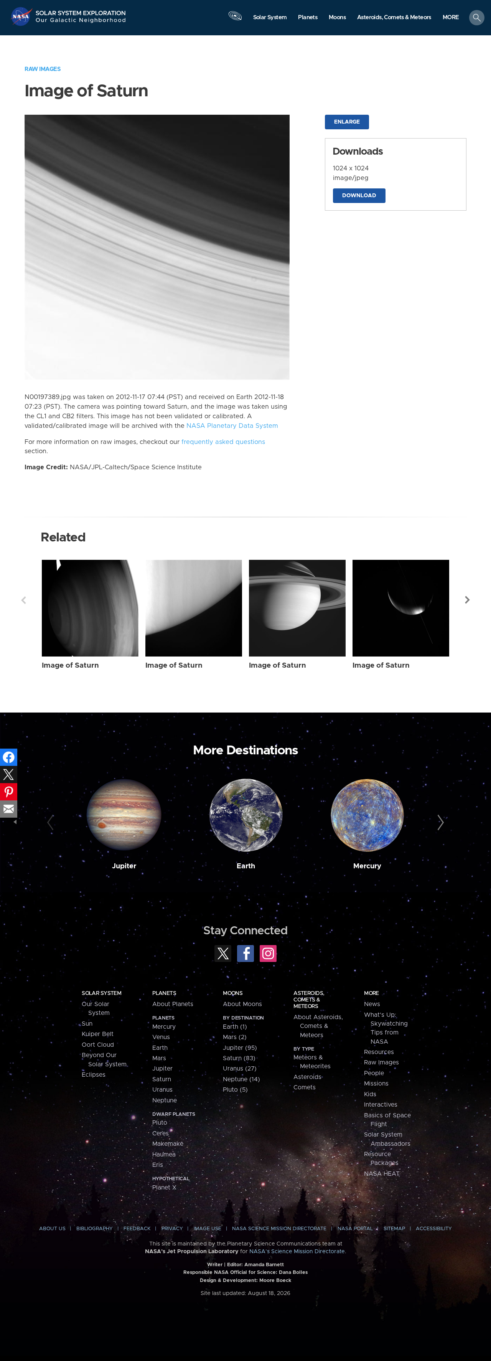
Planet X (164, 1187)
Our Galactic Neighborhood (81, 22)
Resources (379, 1052)
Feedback (137, 1228)
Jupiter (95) (240, 1048)
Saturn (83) (239, 1058)
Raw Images (43, 69)
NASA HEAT (382, 1174)
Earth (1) (235, 1027)
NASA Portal (355, 1228)
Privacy (172, 1228)
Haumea (164, 1154)
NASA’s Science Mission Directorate (297, 1251)
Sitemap (394, 1228)
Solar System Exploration (81, 10)
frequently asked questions (223, 442)
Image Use (207, 1228)
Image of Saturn (70, 665)
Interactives (380, 1105)
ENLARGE (347, 122)
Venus (161, 1037)
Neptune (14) (241, 1079)
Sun (87, 1024)
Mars (159, 1058)
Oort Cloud (98, 1045)
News (372, 1004)
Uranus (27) (240, 1069)
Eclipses (93, 1075)
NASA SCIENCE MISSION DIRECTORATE (279, 1228)
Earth (246, 866)
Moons (232, 993)
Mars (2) (235, 1037)
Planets (164, 993)
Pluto (159, 1123)
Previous (23, 600)
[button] (451, 18)
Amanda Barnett (264, 1264)
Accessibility (434, 1228)
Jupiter (124, 866)
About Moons (242, 1004)
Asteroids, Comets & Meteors (308, 1000)
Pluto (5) (235, 1090)
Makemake (167, 1144)
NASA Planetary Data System (232, 426)
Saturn (161, 1079)
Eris (157, 1165)
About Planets (172, 1004)
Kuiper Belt (98, 1034)
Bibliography (94, 1228)
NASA (22, 16)
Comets (304, 1087)
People (374, 1073)
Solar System (101, 993)
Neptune (164, 1100)
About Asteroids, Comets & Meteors (318, 1026)
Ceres (160, 1133)
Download (359, 195)
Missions (376, 1084)
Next (467, 600)
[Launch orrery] (235, 19)
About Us (52, 1228)
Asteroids (307, 1077)
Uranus (162, 1090)
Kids (370, 1094)
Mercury (367, 866)
